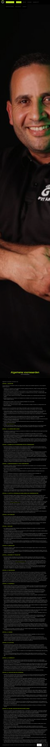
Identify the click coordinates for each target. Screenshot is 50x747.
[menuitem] (11, 2)
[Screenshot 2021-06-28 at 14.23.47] (2, 2)
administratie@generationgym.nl (15, 502)
